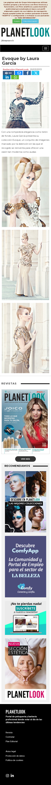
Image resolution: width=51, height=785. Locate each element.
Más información (30, 21)
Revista (9, 732)
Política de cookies (14, 760)
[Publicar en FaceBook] (27, 73)
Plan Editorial (12, 741)
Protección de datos (15, 756)
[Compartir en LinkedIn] (6, 77)
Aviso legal (11, 751)
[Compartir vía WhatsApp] (15, 77)
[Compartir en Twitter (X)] (35, 73)
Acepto (17, 21)
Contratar (10, 737)
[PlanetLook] (7, 776)
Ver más (25, 459)
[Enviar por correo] (19, 73)
